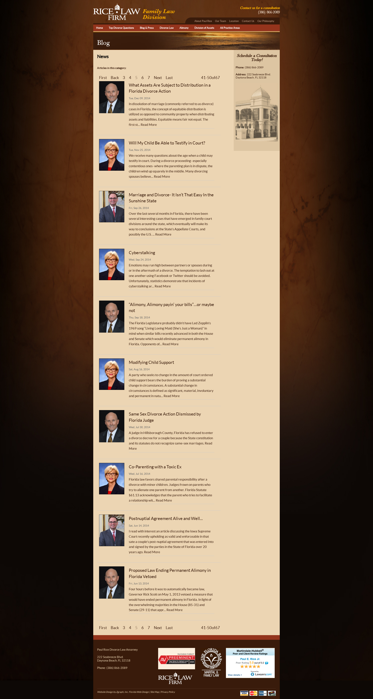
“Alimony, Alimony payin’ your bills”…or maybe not (171, 307)
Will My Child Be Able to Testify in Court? (167, 142)
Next (158, 78)
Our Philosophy (265, 21)
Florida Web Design (139, 692)
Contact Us (248, 21)
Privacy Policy (168, 692)
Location (234, 21)
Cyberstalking (142, 252)
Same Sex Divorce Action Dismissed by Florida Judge (165, 417)
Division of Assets (204, 27)
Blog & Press (147, 27)
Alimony (184, 27)
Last (169, 78)
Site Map (154, 692)
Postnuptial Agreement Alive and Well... (166, 518)
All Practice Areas (230, 27)
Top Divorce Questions (121, 27)
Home (99, 27)
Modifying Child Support (151, 362)
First (103, 78)
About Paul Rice (203, 21)
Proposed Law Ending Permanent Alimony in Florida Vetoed (170, 573)
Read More (149, 124)
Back (115, 78)
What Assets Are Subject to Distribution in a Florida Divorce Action (170, 88)
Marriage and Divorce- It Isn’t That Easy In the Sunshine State (171, 197)
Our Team (220, 21)
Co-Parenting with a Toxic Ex (155, 466)
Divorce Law (167, 27)
